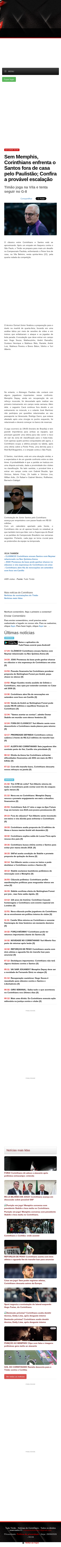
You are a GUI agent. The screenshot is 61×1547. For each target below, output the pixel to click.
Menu (11, 71)
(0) (28, 652)
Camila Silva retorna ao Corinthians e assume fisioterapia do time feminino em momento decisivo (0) (29, 923)
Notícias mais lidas (13, 598)
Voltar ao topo (31, 1543)
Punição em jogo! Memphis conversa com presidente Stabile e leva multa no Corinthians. (30, 1213)
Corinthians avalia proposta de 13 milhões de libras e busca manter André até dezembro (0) (29, 828)
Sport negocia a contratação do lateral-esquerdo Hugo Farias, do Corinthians (27, 1305)
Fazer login (9, 79)
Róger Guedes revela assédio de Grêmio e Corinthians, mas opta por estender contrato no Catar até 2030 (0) (30, 686)
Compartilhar (26, 198)
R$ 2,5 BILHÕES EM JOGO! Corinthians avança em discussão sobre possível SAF (28, 1198)
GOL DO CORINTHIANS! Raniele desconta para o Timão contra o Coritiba (27, 1368)
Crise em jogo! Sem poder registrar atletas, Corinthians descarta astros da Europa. (25, 1281)
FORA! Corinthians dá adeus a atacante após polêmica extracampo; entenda (26, 1174)
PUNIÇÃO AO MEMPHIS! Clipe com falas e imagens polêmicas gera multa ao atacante (28, 1344)
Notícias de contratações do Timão (21, 595)
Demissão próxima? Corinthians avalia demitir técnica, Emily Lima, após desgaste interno (26, 1320)
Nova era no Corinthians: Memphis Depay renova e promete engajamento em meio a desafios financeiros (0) (29, 798)
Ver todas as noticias (15, 1376)
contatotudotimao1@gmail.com (37, 1530)
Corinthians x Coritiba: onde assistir (21, 1235)
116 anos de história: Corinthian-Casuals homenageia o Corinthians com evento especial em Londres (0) (29, 903)
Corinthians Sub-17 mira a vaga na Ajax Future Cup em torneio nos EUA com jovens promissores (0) (30, 808)
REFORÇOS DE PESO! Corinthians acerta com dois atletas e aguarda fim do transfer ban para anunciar (29, 1258)
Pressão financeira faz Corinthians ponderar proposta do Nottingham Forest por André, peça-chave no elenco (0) (28, 674)
